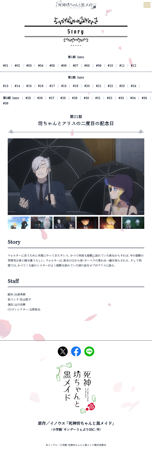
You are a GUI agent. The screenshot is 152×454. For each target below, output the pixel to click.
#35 (144, 98)
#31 (98, 98)
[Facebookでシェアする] (76, 351)
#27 (51, 98)
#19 (75, 86)
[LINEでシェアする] (89, 351)
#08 (87, 65)
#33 (121, 98)
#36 (5, 103)
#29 (74, 98)
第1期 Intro (76, 57)
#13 (5, 86)
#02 (17, 65)
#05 (52, 65)
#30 (86, 98)
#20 (87, 86)
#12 (133, 65)
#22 (110, 86)
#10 (110, 65)
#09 (98, 65)
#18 (63, 86)
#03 (29, 65)
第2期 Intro (76, 77)
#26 (40, 98)
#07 (75, 65)
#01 (5, 65)
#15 (29, 86)
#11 (122, 65)
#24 (133, 86)
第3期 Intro (11, 98)
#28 (63, 98)
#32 (109, 98)
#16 (40, 86)
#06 (63, 65)
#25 (28, 98)
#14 (17, 86)
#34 (133, 98)
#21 (98, 86)
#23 (122, 86)
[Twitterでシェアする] (63, 351)
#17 (52, 86)
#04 (40, 65)
